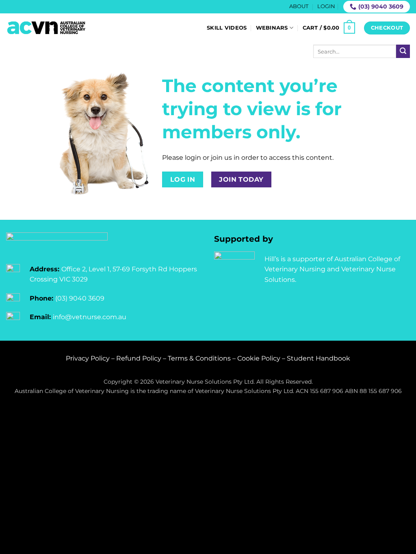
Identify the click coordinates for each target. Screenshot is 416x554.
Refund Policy (138, 358)
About (298, 6)
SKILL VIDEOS (227, 28)
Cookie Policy (258, 358)
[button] (326, 6)
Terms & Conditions (199, 358)
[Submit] (403, 51)
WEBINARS (272, 28)
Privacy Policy (88, 358)
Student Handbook (318, 358)
